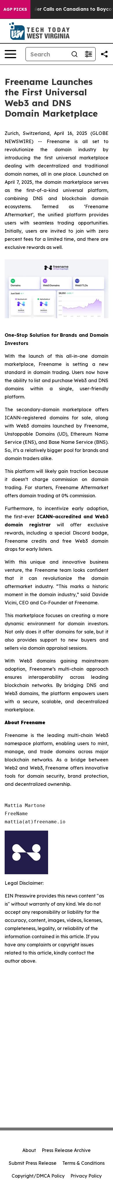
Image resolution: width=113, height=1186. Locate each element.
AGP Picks (15, 9)
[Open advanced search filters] (88, 54)
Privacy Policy (86, 1176)
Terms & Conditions (83, 1163)
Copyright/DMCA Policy (38, 1176)
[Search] (74, 54)
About (29, 1150)
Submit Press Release (33, 1163)
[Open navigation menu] (10, 54)
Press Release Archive (66, 1150)
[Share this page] (104, 54)
